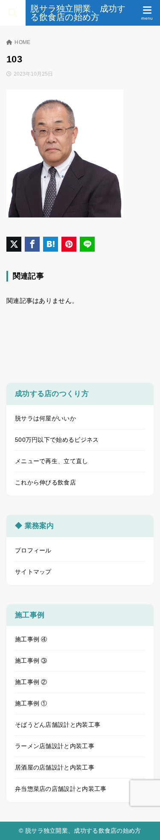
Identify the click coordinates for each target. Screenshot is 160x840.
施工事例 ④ (31, 639)
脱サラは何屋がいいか (45, 418)
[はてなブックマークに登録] (50, 244)
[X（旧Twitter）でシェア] (13, 244)
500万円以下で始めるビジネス (57, 439)
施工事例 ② (31, 681)
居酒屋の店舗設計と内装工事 (54, 767)
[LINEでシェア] (87, 244)
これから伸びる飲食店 (45, 482)
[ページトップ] (142, 822)
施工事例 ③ (31, 660)
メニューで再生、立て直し (51, 461)
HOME (22, 42)
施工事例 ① (31, 703)
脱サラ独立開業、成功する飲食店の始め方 (77, 12)
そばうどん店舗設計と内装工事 (57, 724)
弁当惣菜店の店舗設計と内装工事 (61, 788)
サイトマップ (33, 571)
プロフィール (33, 550)
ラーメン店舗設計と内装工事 (54, 746)
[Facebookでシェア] (32, 244)
